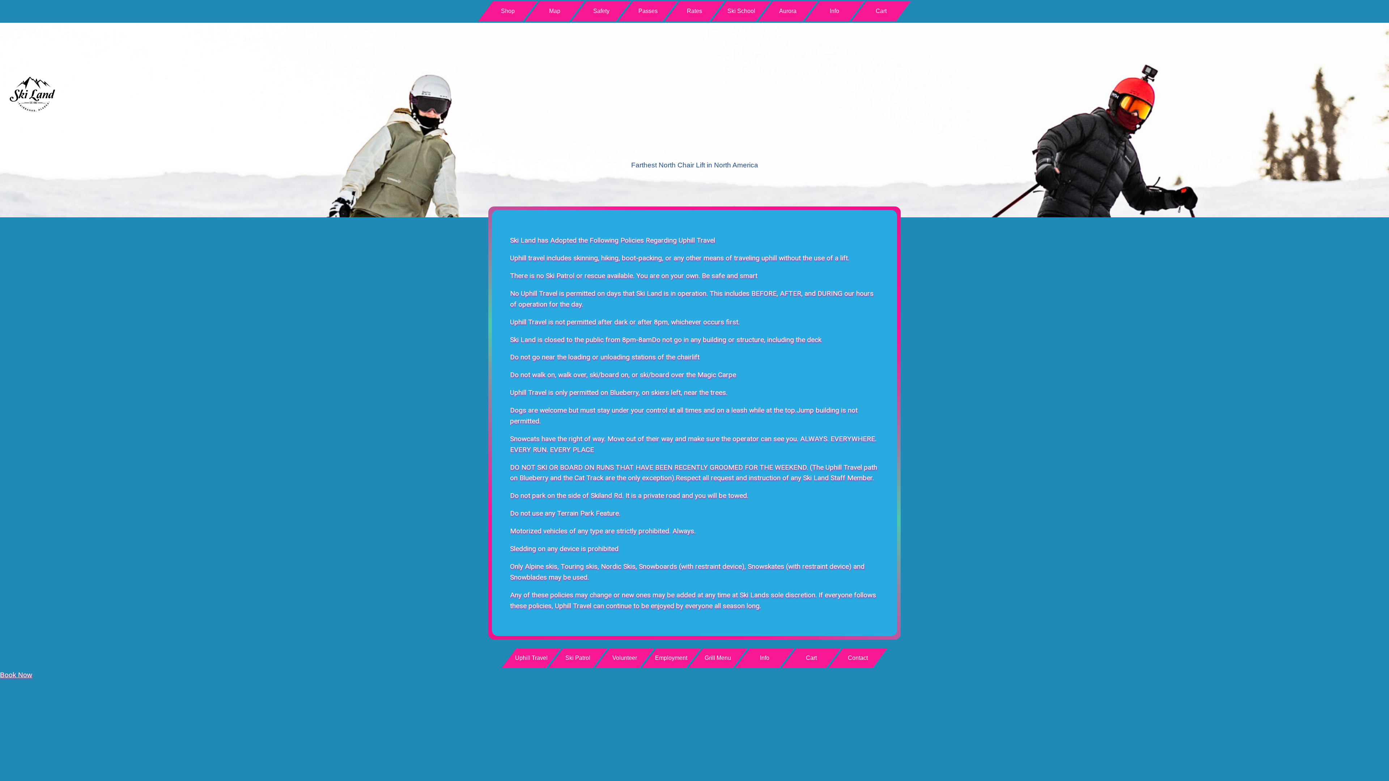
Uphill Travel (531, 658)
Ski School (741, 11)
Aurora (788, 11)
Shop (508, 11)
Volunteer (624, 658)
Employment (671, 658)
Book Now (16, 675)
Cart (881, 11)
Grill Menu (718, 658)
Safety (601, 11)
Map (554, 11)
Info (834, 11)
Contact (858, 658)
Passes (648, 11)
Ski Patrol (577, 658)
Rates (694, 11)
